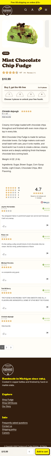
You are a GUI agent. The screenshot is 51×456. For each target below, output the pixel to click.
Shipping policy (9, 429)
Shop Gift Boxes (9, 402)
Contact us (7, 426)
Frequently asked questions (15, 422)
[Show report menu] (47, 225)
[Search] (26, 10)
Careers (6, 432)
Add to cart (42, 451)
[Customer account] (32, 10)
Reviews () (31, 73)
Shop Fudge (7, 399)
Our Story (6, 406)
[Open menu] (46, 10)
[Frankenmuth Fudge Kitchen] (7, 11)
